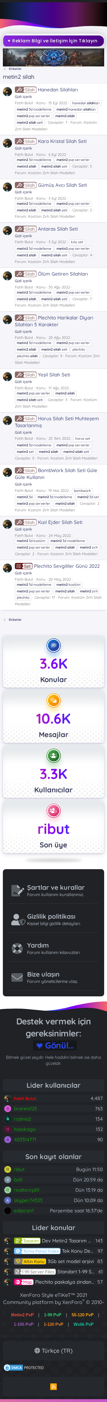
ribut (53, 829)
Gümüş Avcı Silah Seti (56, 185)
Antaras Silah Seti (51, 229)
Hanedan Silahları (51, 90)
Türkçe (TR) (56, 1338)
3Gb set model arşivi (59, 1249)
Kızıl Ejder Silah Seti (53, 522)
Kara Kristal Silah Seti (56, 141)
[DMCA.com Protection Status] (24, 1357)
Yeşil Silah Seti (47, 375)
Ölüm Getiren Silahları (56, 274)
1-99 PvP (52, 1302)
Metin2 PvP (22, 1302)
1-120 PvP (53, 1312)
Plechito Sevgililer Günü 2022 (62, 566)
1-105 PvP (23, 1312)
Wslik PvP (84, 1312)
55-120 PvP (83, 1302)
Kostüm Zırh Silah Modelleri (51, 172)
